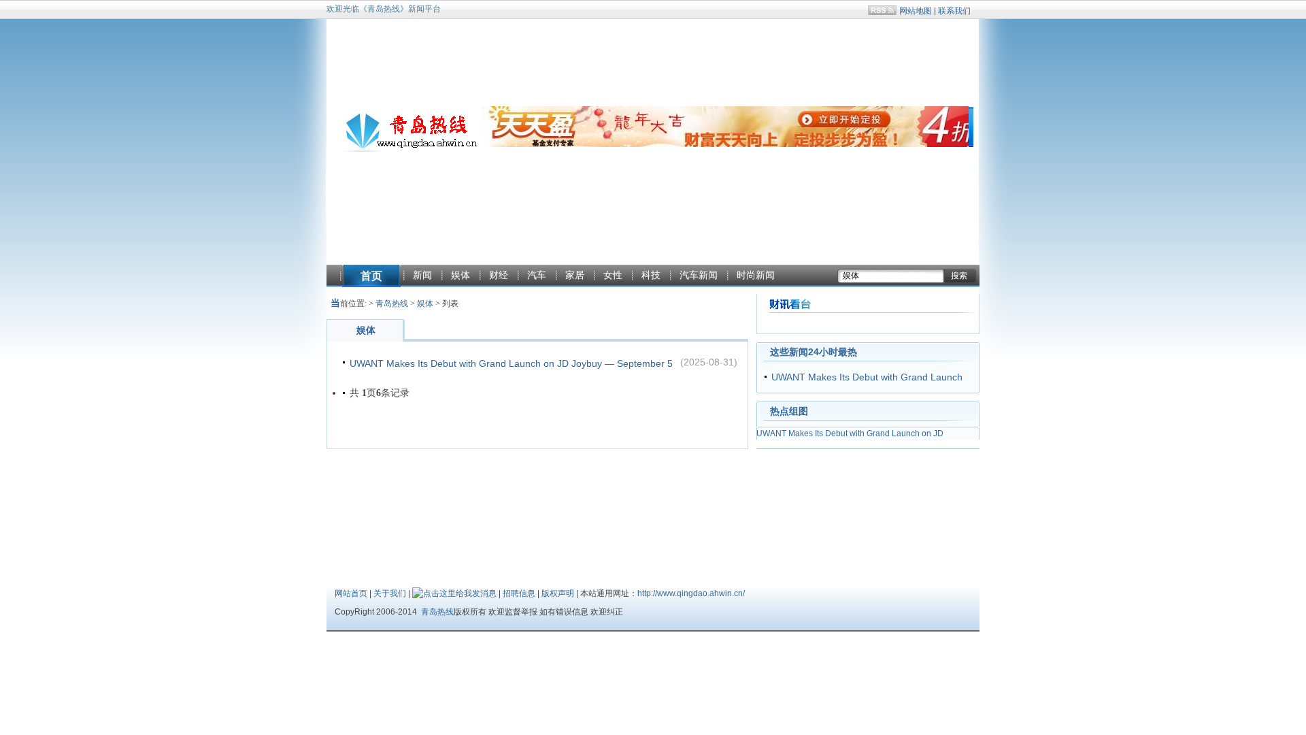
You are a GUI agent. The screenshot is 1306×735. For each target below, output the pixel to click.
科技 (650, 275)
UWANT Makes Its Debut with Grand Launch (866, 377)
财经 (498, 275)
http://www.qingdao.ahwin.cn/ (691, 593)
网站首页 (351, 593)
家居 (574, 275)
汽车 (536, 275)
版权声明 (557, 593)
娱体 (460, 275)
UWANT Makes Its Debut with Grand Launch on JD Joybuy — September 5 (511, 363)
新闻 (422, 275)
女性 (612, 275)
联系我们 (954, 11)
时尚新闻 (756, 275)
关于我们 (389, 593)
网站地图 (915, 11)
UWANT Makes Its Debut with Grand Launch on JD (849, 433)
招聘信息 (519, 593)
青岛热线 (391, 303)
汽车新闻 (699, 275)
